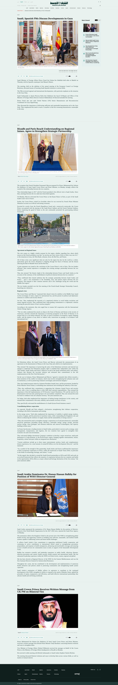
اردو (28, 1)
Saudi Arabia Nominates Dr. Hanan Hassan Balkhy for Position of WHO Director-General (46, 475)
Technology (89, 8)
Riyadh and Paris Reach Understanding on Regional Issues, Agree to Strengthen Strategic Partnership (45, 130)
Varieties (52, 8)
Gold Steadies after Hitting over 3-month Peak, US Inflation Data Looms (40, 10)
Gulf (27, 8)
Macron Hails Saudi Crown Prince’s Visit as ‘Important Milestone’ (92, 41)
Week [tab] (99, 20)
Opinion (41, 8)
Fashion (78, 8)
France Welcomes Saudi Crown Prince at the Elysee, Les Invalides (92, 36)
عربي (18, 1)
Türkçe (25, 1)
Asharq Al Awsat (24, 632)
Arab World (32, 8)
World (37, 8)
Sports (67, 8)
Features (84, 8)
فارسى (31, 1)
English (21, 1)
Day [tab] (96, 20)
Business (57, 8)
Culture (62, 8)
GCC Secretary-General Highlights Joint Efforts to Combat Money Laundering (92, 61)
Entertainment (73, 8)
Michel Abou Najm (24, 176)
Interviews (47, 8)
